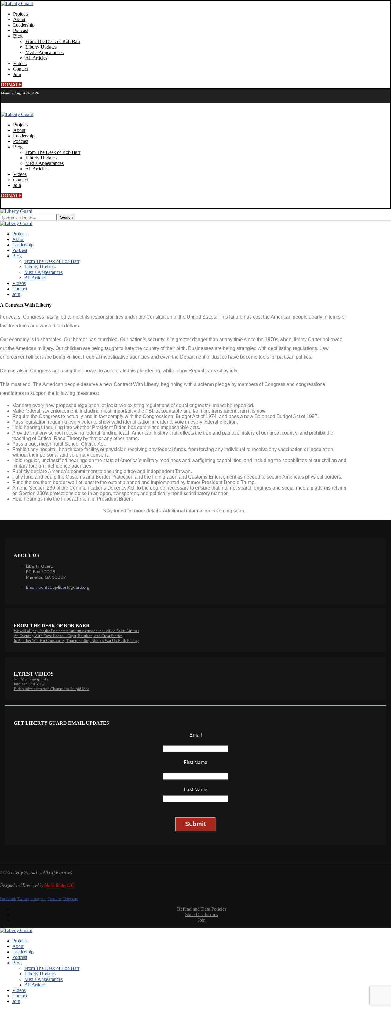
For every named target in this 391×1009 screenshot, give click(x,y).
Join (17, 74)
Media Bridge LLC (59, 885)
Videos (20, 63)
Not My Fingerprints (31, 679)
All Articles (36, 57)
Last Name (195, 789)
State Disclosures (201, 914)
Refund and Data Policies (201, 909)
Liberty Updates (41, 46)
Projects (20, 13)
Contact (20, 68)
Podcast (20, 30)
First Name (195, 762)
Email (195, 735)
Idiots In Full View (29, 684)
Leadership (24, 24)
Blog (18, 35)
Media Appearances (44, 52)
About (19, 19)
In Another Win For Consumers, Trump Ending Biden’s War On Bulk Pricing (76, 640)
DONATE (11, 84)
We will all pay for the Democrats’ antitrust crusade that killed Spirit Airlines (76, 630)
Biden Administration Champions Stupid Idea (51, 689)
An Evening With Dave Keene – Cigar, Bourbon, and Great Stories (68, 635)
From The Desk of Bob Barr (52, 41)
